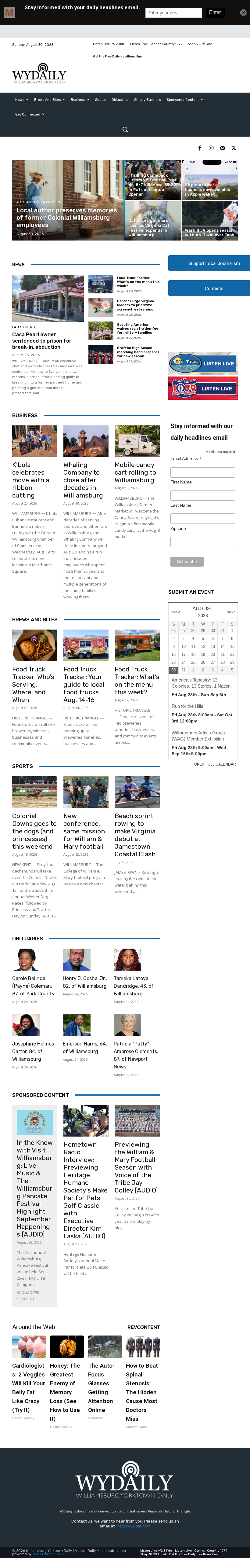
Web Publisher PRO (47, 1554)
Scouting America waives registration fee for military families (137, 329)
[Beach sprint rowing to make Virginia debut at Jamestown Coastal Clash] (137, 792)
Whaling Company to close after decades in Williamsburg (83, 480)
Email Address (186, 458)
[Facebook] (200, 148)
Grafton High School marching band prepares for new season (138, 352)
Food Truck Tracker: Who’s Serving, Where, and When (33, 684)
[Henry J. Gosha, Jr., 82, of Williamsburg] (77, 960)
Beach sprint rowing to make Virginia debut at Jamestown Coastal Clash (135, 835)
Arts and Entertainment (39, 202)
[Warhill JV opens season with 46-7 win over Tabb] (210, 221)
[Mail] (222, 148)
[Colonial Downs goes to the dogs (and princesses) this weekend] (34, 792)
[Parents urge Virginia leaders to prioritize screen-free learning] (100, 307)
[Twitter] (234, 148)
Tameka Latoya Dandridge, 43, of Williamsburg (134, 986)
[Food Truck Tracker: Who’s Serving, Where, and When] (34, 645)
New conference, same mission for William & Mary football (84, 831)
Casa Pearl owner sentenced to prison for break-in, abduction (42, 340)
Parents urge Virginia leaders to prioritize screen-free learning (135, 305)
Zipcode (178, 528)
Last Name (180, 505)
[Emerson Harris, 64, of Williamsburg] (77, 1025)
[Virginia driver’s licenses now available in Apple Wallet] (210, 180)
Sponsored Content (40, 1095)
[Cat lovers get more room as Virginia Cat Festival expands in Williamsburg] (153, 221)
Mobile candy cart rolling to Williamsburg (135, 472)
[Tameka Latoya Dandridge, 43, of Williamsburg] (127, 960)
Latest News (23, 327)
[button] (125, 129)
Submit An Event (191, 592)
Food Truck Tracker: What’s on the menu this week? (138, 282)
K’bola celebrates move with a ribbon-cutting (30, 480)
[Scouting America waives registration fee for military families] (100, 331)
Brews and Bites (35, 619)
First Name (181, 482)
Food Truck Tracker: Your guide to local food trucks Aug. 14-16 (83, 684)
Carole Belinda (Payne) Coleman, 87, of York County (33, 986)
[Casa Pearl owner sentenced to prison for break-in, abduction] (48, 298)
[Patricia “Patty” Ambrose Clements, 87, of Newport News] (127, 1025)
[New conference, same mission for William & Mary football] (86, 792)
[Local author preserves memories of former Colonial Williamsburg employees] (68, 200)
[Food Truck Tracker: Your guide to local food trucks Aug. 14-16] (86, 645)
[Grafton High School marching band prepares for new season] (100, 354)
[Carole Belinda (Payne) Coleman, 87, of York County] (26, 960)
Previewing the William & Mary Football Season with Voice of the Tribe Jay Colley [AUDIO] (136, 1167)
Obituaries (27, 938)
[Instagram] (211, 148)
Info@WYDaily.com (133, 1526)
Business (25, 415)
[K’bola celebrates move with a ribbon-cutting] (34, 441)
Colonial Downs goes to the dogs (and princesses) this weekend (34, 831)
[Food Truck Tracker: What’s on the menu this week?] (100, 284)
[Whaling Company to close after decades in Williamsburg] (86, 441)
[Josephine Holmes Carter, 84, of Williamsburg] (26, 1025)
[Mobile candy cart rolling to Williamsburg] (137, 441)
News (18, 264)
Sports (22, 766)
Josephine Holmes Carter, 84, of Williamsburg (33, 1051)
